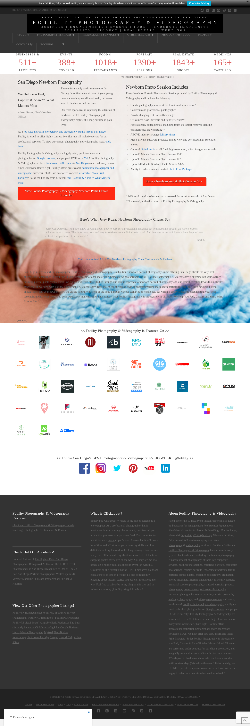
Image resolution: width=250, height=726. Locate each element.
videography (193, 545)
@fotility (181, 458)
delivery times (167, 134)
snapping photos (99, 560)
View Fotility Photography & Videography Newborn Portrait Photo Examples (66, 193)
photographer (97, 525)
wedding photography (180, 599)
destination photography (221, 555)
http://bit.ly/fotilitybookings (196, 535)
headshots (182, 579)
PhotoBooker (61, 632)
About (28, 704)
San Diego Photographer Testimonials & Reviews (39, 530)
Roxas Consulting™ (188, 697)
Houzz (16, 632)
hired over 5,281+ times (59, 163)
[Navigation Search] (63, 48)
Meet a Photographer (31, 632)
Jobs (60, 704)
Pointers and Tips (187, 704)
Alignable (45, 622)
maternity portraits (224, 579)
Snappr (54, 637)
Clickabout (81, 704)
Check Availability (199, 3)
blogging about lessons (102, 579)
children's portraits (214, 564)
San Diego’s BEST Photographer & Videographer (110, 458)
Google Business (46, 158)
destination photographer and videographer (206, 628)
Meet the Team (45, 704)
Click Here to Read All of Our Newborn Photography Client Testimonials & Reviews (125, 259)
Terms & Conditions (213, 704)
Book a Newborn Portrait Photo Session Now (174, 181)
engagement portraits (215, 569)
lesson (111, 540)
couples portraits (193, 569)
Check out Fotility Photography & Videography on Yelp (43, 525)
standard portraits (214, 584)
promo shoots (191, 589)
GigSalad (54, 627)
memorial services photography (186, 584)
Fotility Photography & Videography (113, 331)
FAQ (68, 704)
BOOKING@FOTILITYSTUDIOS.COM (47, 10)
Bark (54, 622)
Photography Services (105, 704)
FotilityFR (69, 612)
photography (175, 545)
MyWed (48, 632)
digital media (148, 149)
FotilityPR (61, 617)
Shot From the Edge (38, 637)
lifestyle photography (201, 579)
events (232, 643)
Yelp (86, 158)
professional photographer (126, 525)
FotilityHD (34, 617)
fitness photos (186, 574)
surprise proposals (223, 594)
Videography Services (160, 704)
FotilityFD (48, 612)
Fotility (213, 624)
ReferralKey (19, 637)
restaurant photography (181, 594)
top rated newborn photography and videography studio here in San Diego (65, 131)
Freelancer (63, 622)
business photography (190, 564)
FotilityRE (18, 622)
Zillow (77, 637)
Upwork (63, 637)
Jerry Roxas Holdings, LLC (80, 697)
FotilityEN (18, 612)
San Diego (82, 163)
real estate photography (213, 589)
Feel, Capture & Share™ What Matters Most (198, 643)
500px (15, 642)
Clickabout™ (111, 520)
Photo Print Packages (180, 169)
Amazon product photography (185, 560)
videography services (210, 599)
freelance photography (208, 574)
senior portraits (203, 594)
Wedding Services (133, 704)
